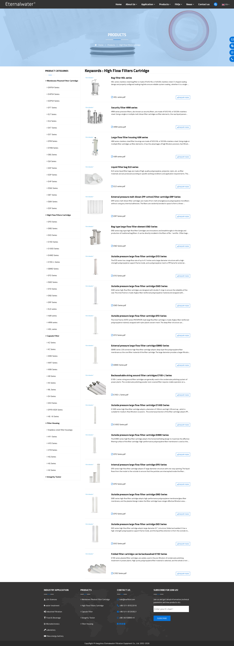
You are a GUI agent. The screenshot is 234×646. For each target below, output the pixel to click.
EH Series (51, 396)
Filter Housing (53, 423)
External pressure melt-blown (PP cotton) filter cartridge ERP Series (145, 196)
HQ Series (51, 456)
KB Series (51, 376)
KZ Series (51, 342)
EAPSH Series (53, 87)
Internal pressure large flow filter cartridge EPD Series (139, 464)
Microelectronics (52, 623)
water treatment (52, 605)
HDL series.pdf (119, 97)
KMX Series (52, 369)
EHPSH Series (53, 94)
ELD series (52, 308)
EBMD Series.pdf (120, 364)
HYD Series (52, 443)
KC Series (51, 349)
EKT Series (52, 127)
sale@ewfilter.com (127, 599)
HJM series (52, 315)
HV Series (51, 470)
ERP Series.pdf (119, 216)
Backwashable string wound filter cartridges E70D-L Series (141, 375)
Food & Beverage (53, 617)
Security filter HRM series (124, 107)
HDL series (52, 329)
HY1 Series (52, 436)
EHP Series (52, 181)
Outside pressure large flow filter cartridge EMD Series (139, 494)
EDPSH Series (53, 100)
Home (119, 4)
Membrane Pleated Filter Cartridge (62, 80)
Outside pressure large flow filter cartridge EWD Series (139, 286)
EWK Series (52, 201)
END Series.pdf (119, 245)
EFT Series (52, 107)
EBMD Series (53, 268)
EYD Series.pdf (119, 275)
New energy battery (54, 636)
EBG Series (52, 154)
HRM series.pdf (119, 126)
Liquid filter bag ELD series (124, 167)
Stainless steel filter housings (60, 429)
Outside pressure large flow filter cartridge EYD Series (139, 256)
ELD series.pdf (119, 186)
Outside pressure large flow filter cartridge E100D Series (140, 405)
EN (226, 4)
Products (164, 4)
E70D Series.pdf (120, 573)
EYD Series (52, 288)
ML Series (51, 389)
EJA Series (51, 161)
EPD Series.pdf (119, 454)
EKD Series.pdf (119, 543)
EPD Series (52, 221)
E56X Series (52, 188)
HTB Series (52, 449)
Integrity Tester (54, 476)
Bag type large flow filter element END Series (134, 226)
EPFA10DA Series (55, 409)
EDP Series (52, 174)
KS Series (51, 382)
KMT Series (52, 362)
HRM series (52, 322)
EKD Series (52, 235)
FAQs (177, 4)
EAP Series (52, 168)
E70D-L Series (53, 261)
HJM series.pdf (119, 156)
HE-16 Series (53, 416)
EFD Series (52, 275)
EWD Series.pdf (119, 305)
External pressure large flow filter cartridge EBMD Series (140, 345)
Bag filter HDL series (121, 77)
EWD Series (52, 282)
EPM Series (52, 141)
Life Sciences (51, 599)
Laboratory (50, 629)
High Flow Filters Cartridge (59, 215)
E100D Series (53, 248)
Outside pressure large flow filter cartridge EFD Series (138, 316)
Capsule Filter (53, 335)
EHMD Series (53, 255)
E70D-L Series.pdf (120, 394)
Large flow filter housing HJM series (129, 137)
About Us (130, 4)
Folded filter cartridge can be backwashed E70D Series (139, 554)
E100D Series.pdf (120, 424)
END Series (52, 295)
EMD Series (52, 228)
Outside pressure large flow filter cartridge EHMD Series (140, 435)
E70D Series (52, 241)
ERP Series (52, 302)
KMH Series (52, 355)
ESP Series (52, 208)
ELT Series (51, 114)
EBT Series (52, 194)
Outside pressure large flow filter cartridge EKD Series (139, 524)
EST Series (52, 134)
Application (147, 4)
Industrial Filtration (54, 611)
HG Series (51, 463)
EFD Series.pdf (119, 335)
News (189, 4)
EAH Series (52, 402)
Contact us (204, 4)
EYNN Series (52, 147)
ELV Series (51, 121)
